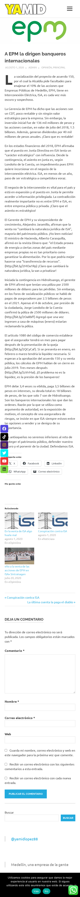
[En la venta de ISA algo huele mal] (19, 520)
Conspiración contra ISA (52, 531)
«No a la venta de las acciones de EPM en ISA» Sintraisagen (17, 570)
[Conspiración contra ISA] (53, 520)
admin (33, 67)
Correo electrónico (20, 718)
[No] (75, 885)
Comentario (14, 651)
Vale (36, 891)
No (46, 891)
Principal (59, 67)
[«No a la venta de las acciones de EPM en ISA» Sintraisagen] (19, 556)
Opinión (46, 67)
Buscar (9, 812)
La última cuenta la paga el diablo (50, 602)
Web (8, 734)
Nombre (12, 701)
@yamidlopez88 (24, 839)
